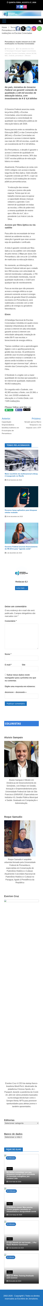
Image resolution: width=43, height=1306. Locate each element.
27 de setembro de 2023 (25, 49)
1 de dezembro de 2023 (14, 553)
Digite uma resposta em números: (20, 686)
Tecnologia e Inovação (13, 51)
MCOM (34, 53)
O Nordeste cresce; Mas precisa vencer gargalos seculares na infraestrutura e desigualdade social (21, 1209)
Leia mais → (21, 588)
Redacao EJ (10, 49)
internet (28, 53)
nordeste (11, 55)
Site (23, 665)
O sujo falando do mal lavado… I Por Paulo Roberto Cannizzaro (21, 1244)
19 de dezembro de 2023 (14, 516)
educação (8, 53)
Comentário (11, 621)
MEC (6, 55)
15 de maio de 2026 (14, 1182)
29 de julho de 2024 (14, 1281)
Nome (8, 654)
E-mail (8, 665)
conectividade (31, 51)
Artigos (9, 1169)
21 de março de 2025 (15, 1215)
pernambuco (19, 55)
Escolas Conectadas (18, 53)
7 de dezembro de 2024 (16, 1248)
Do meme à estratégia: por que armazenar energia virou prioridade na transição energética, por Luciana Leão (21, 1175)
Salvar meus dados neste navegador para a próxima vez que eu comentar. (20, 678)
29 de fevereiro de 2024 (14, 480)
